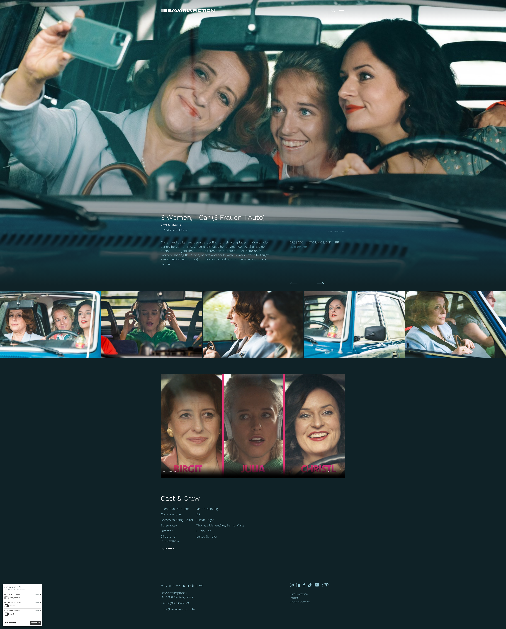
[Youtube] (317, 585)
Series (184, 230)
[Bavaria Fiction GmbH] (188, 10)
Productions (170, 230)
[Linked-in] (298, 585)
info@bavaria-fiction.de (178, 609)
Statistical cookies (12, 602)
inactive (12, 606)
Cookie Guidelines (300, 601)
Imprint (294, 597)
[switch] (12, 597)
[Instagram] (292, 585)
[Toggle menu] (341, 10)
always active (14, 598)
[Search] (333, 10)
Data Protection (299, 593)
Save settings (10, 623)
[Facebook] (304, 585)
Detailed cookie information (14, 590)
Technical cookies (12, 594)
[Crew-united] (325, 585)
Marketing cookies (12, 611)
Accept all (35, 623)
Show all (169, 549)
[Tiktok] (310, 585)
